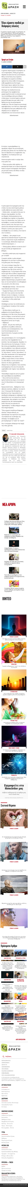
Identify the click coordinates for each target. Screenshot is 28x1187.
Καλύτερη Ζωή (7, 958)
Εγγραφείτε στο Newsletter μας (14, 787)
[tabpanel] (14, 552)
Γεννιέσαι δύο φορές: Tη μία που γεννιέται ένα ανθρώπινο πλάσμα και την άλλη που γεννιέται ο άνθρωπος (14, 938)
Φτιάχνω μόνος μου (7, 1156)
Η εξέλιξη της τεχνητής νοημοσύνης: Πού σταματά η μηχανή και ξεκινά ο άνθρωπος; (14, 778)
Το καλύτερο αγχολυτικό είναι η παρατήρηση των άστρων (7, 1028)
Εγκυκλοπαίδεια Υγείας (8, 1136)
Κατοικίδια (5, 1117)
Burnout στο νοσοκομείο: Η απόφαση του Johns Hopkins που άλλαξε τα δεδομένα (13, 536)
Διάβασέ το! (12, 13)
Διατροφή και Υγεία (7, 1104)
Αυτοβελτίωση (20, 980)
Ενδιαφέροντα (7, 1001)
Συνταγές (4, 1107)
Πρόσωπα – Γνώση (7, 1162)
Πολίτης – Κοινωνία (7, 1123)
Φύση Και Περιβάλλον (8, 1158)
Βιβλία (20, 1001)
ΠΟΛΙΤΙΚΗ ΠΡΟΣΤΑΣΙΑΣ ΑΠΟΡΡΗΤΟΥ (14, 797)
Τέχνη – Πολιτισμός (7, 1125)
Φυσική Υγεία (5, 1142)
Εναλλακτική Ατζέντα (8, 1174)
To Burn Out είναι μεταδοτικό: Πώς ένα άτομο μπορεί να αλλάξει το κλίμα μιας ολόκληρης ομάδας (14, 522)
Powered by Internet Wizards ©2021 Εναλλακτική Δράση (15, 1184)
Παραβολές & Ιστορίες (8, 1121)
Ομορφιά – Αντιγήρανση (8, 1153)
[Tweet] (17, 66)
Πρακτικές (4, 1095)
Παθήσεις (4, 1138)
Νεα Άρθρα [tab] (9, 505)
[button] (24, 7)
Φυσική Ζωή (5, 1146)
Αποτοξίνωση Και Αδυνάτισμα (10, 1102)
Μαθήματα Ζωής (6, 1119)
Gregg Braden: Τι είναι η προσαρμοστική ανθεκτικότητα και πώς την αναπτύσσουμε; (14, 549)
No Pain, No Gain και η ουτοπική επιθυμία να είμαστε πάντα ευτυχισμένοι (13, 563)
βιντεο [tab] (6, 599)
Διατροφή (5, 1099)
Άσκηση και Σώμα (7, 1149)
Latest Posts (9, 430)
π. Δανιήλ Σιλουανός (7, 62)
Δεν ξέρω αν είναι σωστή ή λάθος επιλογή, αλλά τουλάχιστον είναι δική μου (14, 639)
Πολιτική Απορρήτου (7, 1071)
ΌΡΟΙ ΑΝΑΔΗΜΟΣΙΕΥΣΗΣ (8, 1075)
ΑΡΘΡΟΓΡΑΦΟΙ (5, 1062)
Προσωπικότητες (6, 1168)
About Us (4, 1064)
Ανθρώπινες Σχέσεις (7, 1115)
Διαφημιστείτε (6, 1067)
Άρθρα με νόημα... (5, 13)
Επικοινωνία (5, 1073)
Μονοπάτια (5, 1093)
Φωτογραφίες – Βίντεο (8, 1127)
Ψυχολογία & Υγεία (20, 958)
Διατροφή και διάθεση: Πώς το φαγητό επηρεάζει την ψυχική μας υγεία (14, 723)
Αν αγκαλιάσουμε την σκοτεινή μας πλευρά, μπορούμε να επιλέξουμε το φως (14, 837)
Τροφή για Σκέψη (6, 15)
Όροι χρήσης (5, 1069)
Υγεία (3, 1132)
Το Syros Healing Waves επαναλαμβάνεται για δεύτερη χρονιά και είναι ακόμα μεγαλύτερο (20, 1029)
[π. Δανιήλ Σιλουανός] (5, 441)
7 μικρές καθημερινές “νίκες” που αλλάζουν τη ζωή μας (14, 666)
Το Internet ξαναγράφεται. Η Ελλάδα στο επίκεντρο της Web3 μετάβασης (14, 750)
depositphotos (6, 1060)
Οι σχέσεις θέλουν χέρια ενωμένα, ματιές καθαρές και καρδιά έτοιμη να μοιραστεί (14, 589)
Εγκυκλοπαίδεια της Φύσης (10, 1151)
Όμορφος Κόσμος (7, 1111)
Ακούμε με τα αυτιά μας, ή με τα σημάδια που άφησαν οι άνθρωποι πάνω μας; (14, 870)
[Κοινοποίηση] (7, 66)
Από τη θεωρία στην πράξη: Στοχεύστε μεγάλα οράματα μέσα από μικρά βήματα (14, 694)
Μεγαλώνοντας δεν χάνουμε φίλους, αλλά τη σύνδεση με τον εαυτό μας (14, 904)
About (3, 430)
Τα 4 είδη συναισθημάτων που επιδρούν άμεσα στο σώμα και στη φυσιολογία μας (14, 576)
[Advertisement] (14, 131)
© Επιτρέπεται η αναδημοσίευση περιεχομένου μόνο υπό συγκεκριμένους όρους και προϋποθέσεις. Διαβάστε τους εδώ (14, 1079)
